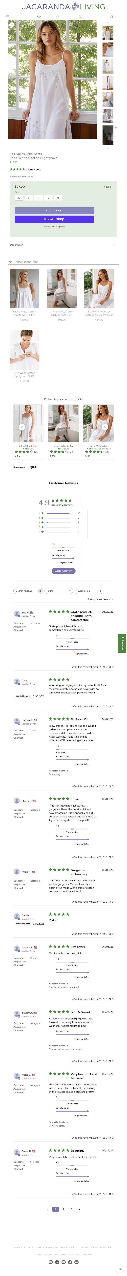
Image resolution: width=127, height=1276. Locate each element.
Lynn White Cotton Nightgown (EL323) (24, 374)
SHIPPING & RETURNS (101, 1257)
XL (58, 197)
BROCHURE (60, 1264)
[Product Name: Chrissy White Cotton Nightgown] (63, 431)
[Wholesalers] (39, 16)
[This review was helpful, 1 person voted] (103, 905)
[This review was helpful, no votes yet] (103, 666)
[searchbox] (25, 590)
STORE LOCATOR (42, 1264)
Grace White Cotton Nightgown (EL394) (24, 313)
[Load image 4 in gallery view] (107, 83)
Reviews (87, 1264)
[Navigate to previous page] (47, 1219)
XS (18, 197)
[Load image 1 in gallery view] (107, 33)
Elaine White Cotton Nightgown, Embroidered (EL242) (99, 314)
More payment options (54, 226)
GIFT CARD (74, 1264)
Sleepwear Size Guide (21, 176)
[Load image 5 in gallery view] (107, 99)
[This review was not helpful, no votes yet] (109, 666)
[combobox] (58, 590)
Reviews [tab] (19, 466)
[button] (7, 16)
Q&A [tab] (33, 466)
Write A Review (63, 570)
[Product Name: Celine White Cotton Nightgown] (28, 431)
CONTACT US (18, 1257)
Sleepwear (22, 154)
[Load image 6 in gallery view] (107, 116)
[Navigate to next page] (79, 1219)
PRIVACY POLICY (69, 1257)
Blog (31, 1257)
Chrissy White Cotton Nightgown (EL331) (62, 313)
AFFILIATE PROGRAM (47, 1257)
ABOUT (84, 1257)
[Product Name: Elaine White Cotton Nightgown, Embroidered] (98, 431)
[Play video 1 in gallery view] (107, 135)
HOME (12, 154)
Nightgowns (35, 154)
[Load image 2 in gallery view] (107, 49)
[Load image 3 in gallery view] (107, 66)
